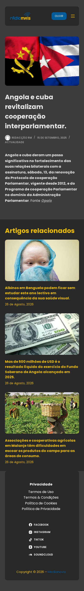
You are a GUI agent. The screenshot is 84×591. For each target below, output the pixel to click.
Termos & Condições (41, 497)
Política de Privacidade (41, 508)
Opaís (46, 200)
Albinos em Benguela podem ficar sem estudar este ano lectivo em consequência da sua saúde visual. (40, 293)
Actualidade (14, 142)
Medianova (56, 572)
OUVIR (59, 16)
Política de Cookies (41, 503)
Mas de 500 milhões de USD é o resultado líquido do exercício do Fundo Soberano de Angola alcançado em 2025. (41, 369)
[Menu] (73, 16)
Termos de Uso (41, 491)
